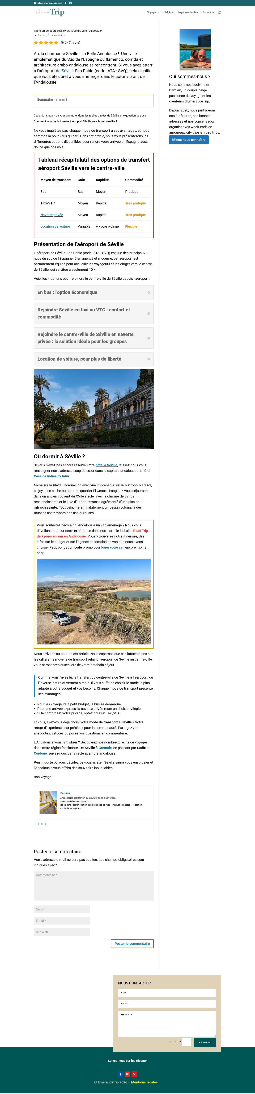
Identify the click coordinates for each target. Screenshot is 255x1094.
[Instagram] (42, 823)
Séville (68, 70)
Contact (207, 12)
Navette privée (51, 215)
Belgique (168, 12)
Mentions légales (144, 1082)
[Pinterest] (45, 823)
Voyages (151, 12)
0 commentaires (56, 35)
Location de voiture (55, 226)
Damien (42, 35)
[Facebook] (39, 823)
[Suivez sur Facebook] (121, 1074)
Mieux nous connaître (189, 140)
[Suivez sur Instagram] (127, 1074)
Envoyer (205, 1042)
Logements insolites (188, 12)
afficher (60, 99)
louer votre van (112, 547)
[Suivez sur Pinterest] (134, 1074)
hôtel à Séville (106, 465)
